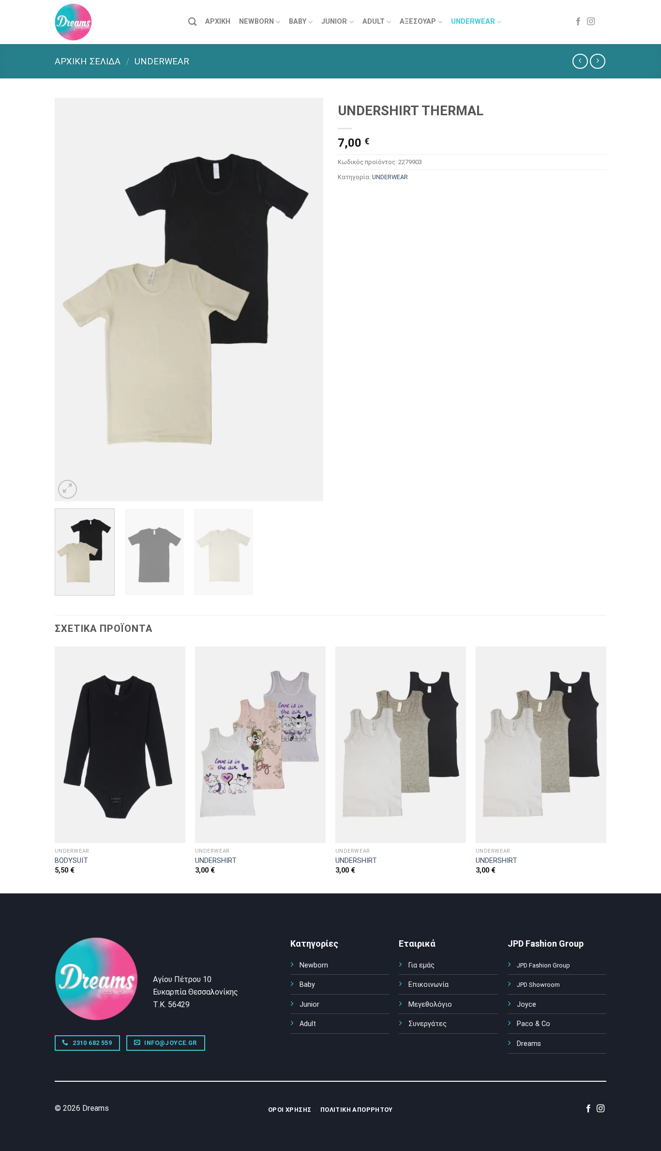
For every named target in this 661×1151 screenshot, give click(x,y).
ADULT (373, 21)
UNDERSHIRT (216, 861)
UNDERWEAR (473, 21)
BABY (297, 21)
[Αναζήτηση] (192, 22)
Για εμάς (421, 965)
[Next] (306, 299)
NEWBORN (256, 21)
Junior (309, 1004)
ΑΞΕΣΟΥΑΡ (418, 21)
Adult (308, 1024)
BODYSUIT (71, 861)
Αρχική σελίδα (87, 61)
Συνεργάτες (427, 1024)
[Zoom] (67, 489)
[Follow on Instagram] (591, 21)
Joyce (526, 1004)
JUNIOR (334, 21)
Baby (307, 985)
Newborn (314, 965)
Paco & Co (533, 1024)
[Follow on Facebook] (578, 21)
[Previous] (72, 299)
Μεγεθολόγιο (430, 1004)
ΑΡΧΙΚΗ (217, 21)
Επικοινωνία (428, 985)
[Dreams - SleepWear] (79, 22)
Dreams (529, 1044)
